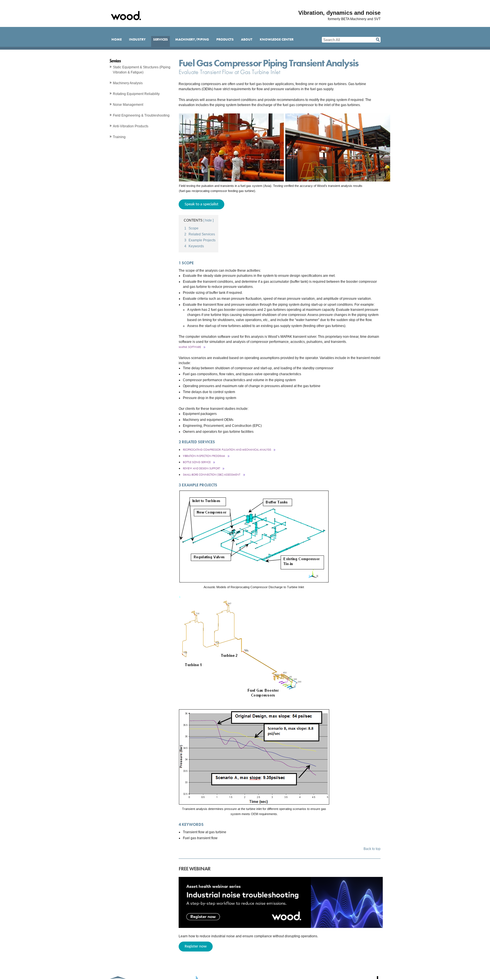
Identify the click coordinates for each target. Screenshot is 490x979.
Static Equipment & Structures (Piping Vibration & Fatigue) (141, 69)
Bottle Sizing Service (197, 462)
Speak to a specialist (201, 204)
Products (225, 39)
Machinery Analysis (128, 83)
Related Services (199, 234)
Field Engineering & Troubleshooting (141, 115)
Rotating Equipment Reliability (136, 94)
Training (119, 137)
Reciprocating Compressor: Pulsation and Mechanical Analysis (227, 449)
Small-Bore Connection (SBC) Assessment (212, 474)
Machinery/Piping (192, 39)
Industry (137, 39)
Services (160, 39)
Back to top (372, 849)
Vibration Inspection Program (204, 456)
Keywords (194, 246)
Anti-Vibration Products (130, 126)
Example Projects (200, 240)
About (246, 39)
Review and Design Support (201, 468)
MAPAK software (190, 347)
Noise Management (128, 105)
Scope (191, 228)
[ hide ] (208, 220)
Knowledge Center (276, 39)
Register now (196, 946)
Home (116, 39)
